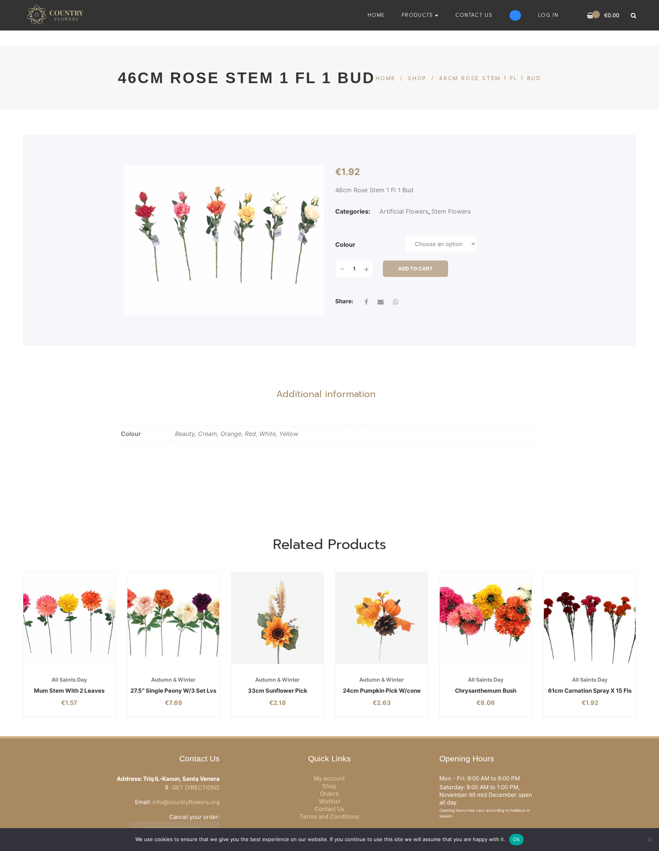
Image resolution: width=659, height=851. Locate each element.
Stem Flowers (451, 211)
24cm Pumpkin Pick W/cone (382, 690)
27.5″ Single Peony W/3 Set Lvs (173, 690)
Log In (548, 15)
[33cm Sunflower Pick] (277, 618)
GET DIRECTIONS (195, 787)
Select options (53, 664)
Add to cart (415, 268)
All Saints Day (69, 679)
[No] (649, 839)
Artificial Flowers (403, 211)
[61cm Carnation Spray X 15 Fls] (590, 618)
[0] (590, 15)
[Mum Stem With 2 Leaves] (69, 618)
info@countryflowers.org (186, 802)
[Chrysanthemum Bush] (486, 618)
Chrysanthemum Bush (485, 690)
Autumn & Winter (173, 679)
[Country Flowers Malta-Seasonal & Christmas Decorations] (57, 15)
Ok (516, 839)
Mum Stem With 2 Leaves (69, 690)
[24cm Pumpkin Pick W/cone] (382, 618)
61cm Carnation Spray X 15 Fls (590, 690)
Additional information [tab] (326, 394)
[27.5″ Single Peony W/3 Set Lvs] (173, 618)
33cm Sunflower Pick (277, 690)
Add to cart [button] (261, 664)
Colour (345, 244)
